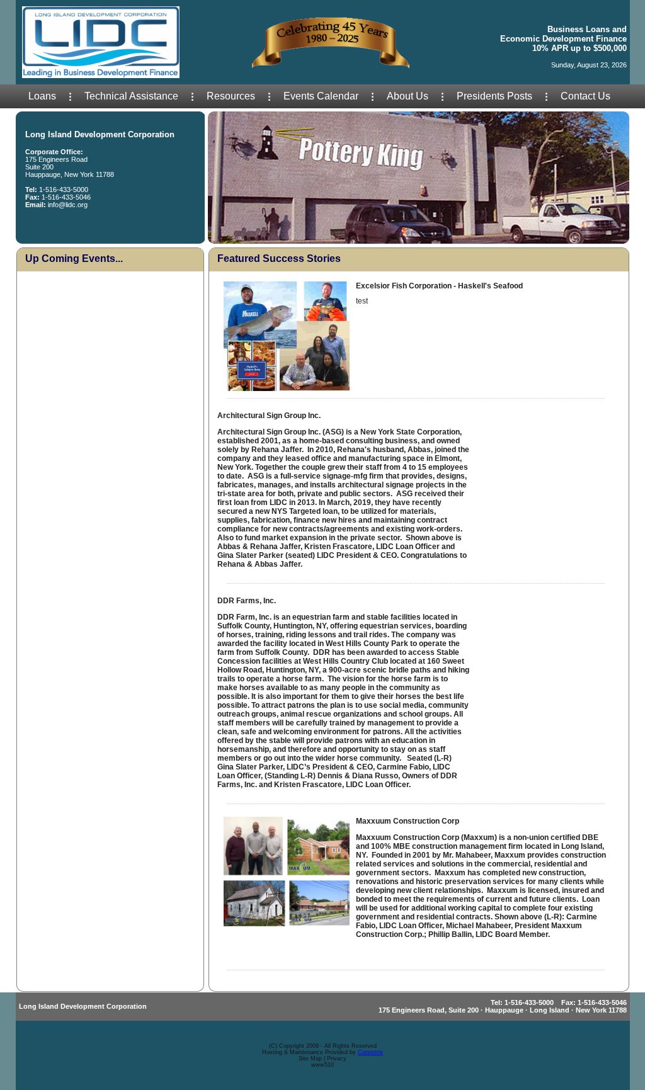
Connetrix (370, 1052)
